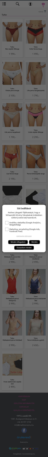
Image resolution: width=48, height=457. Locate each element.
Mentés (34, 242)
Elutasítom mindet (24, 248)
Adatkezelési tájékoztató (24, 236)
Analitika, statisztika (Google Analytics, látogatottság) (25, 224)
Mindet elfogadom (18, 242)
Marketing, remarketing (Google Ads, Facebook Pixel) (24, 230)
